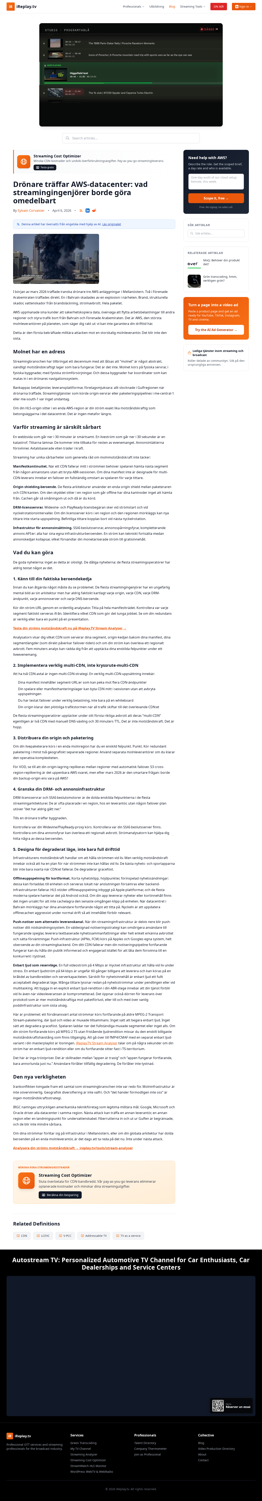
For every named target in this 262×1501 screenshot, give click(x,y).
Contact (203, 1460)
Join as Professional (147, 1454)
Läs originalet (111, 224)
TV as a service (131, 1236)
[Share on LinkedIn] (88, 210)
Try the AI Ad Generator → (216, 330)
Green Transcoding (83, 1443)
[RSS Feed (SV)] (81, 210)
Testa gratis (47, 167)
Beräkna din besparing (62, 1195)
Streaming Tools (191, 6)
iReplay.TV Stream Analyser (96, 1043)
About (202, 1454)
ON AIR (219, 6)
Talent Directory (145, 1443)
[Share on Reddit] (94, 210)
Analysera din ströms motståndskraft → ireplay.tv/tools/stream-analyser (73, 1148)
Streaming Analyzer (83, 1454)
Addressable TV (96, 1236)
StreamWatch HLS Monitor (88, 1466)
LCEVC (45, 1236)
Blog (172, 6)
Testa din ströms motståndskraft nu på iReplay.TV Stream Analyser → (69, 628)
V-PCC (67, 1236)
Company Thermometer (150, 1449)
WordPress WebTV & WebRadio (91, 1472)
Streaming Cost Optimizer (88, 1460)
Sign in (244, 6)
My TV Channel (80, 1449)
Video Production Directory (216, 1449)
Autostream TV (35, 1260)
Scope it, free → (216, 198)
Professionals (132, 6)
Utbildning (156, 6)
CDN (24, 1236)
